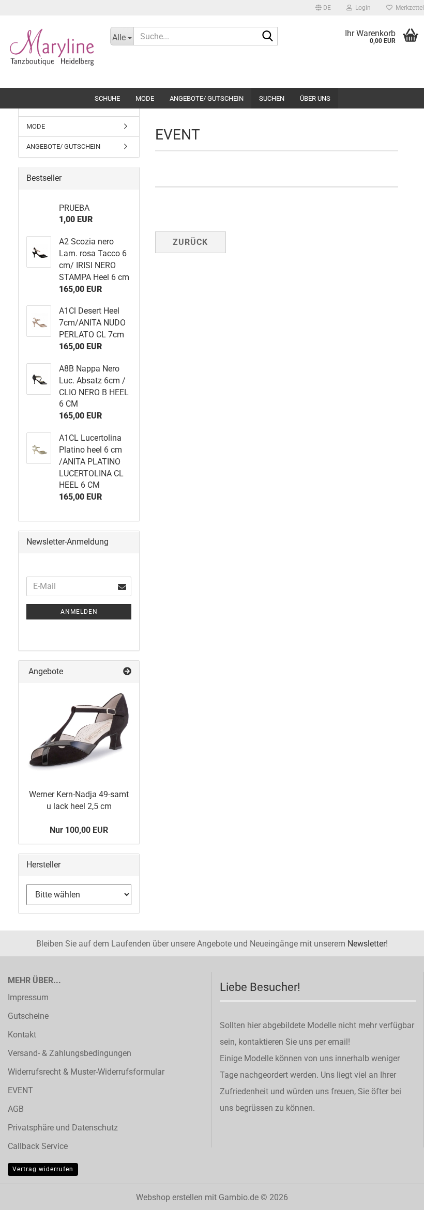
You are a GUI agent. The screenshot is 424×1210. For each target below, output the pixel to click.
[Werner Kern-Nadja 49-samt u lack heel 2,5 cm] (78, 732)
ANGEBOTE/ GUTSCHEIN (207, 98)
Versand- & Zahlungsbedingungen (69, 1053)
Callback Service (38, 1146)
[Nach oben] (395, 1194)
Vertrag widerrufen (42, 1169)
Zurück (190, 242)
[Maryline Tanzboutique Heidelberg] (47, 51)
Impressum (28, 997)
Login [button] (361, 7)
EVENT (20, 1090)
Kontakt (22, 1035)
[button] (323, 7)
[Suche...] (268, 36)
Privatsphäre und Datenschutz (63, 1128)
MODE (144, 98)
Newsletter (366, 944)
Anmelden (79, 611)
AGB (16, 1109)
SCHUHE (107, 98)
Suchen (271, 98)
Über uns (315, 98)
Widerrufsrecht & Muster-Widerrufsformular (86, 1072)
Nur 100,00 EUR (79, 830)
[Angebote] (127, 672)
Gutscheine (28, 1016)
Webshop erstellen (169, 1197)
